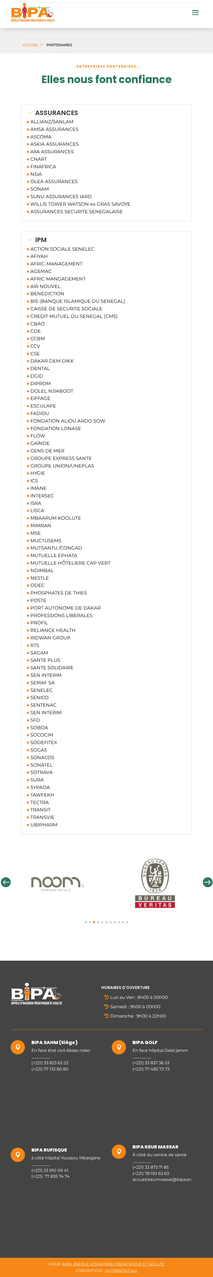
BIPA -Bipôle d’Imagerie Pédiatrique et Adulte (113, 1264)
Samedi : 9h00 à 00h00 (135, 1006)
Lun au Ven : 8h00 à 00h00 (139, 997)
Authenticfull (121, 1270)
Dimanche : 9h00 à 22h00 (138, 1016)
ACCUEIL (31, 45)
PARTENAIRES (59, 45)
